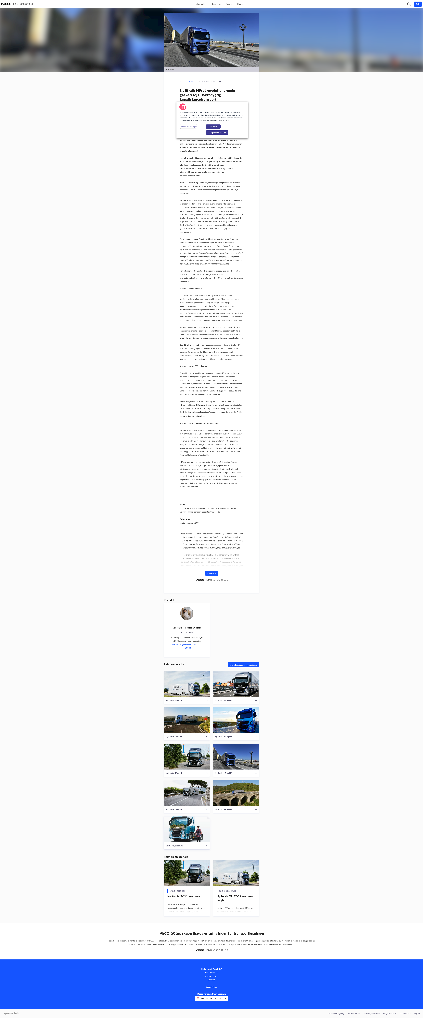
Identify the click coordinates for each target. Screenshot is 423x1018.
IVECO (196, 523)
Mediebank (216, 4)
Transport (233, 508)
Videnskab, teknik (205, 508)
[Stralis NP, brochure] (187, 829)
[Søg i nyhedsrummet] (409, 4)
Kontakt (240, 4)
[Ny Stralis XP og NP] (187, 684)
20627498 (186, 648)
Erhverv (183, 508)
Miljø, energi (192, 508)
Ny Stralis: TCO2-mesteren (183, 896)
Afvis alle (213, 127)
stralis (182, 523)
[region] (212, 120)
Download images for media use (243, 665)
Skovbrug (183, 512)
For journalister (389, 1013)
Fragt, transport (194, 512)
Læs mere (211, 573)
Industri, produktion (220, 508)
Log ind (417, 1013)
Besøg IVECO (211, 987)
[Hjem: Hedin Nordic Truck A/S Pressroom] (17, 4)
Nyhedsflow (405, 1013)
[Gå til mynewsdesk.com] (11, 1013)
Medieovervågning (335, 1013)
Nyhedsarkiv (200, 4)
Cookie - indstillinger (188, 126)
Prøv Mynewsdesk (372, 1013)
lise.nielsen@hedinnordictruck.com (186, 644)
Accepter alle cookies (217, 133)
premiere (189, 523)
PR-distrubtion (353, 1013)
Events (229, 4)
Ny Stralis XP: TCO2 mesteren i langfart (235, 898)
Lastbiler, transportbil (211, 512)
